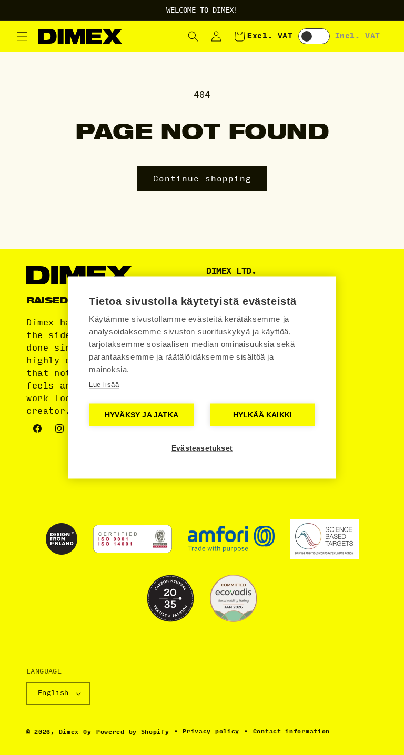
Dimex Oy (75, 732)
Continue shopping (202, 178)
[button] (22, 36)
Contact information (291, 731)
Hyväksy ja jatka (141, 415)
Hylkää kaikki (262, 415)
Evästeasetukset (202, 448)
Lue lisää (104, 385)
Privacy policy (211, 731)
